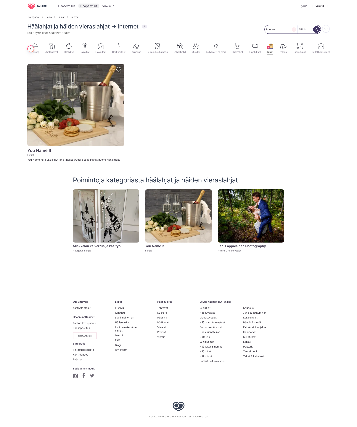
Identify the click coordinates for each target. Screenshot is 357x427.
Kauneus (248, 307)
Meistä (119, 335)
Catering (205, 336)
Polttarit (248, 346)
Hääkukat (205, 351)
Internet (75, 17)
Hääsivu (162, 317)
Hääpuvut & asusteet (212, 322)
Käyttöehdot (80, 354)
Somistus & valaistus (212, 361)
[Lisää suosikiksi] (118, 69)
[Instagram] (75, 375)
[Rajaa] (326, 29)
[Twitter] (92, 375)
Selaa (49, 17)
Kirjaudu (120, 312)
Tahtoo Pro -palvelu (85, 323)
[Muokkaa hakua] (316, 29)
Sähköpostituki (81, 327)
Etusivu (119, 307)
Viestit (161, 336)
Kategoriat (34, 17)
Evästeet (78, 359)
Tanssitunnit (250, 351)
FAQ (117, 340)
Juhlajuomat (207, 341)
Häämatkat (249, 332)
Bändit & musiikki (253, 322)
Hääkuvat (163, 322)
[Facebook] (84, 375)
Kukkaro (162, 312)
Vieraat (161, 327)
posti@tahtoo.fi (82, 307)
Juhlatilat (205, 307)
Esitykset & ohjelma (254, 327)
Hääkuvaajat (207, 312)
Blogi (118, 345)
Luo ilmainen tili (124, 317)
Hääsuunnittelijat (210, 332)
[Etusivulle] (40, 6)
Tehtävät (162, 307)
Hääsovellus (122, 322)
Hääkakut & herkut (211, 346)
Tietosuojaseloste (83, 349)
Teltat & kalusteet (253, 356)
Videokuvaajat (208, 317)
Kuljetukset (249, 336)
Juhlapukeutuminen (254, 312)
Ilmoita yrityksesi (84, 335)
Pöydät (161, 332)
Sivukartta (121, 349)
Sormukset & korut (211, 327)
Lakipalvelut (250, 317)
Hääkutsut (206, 356)
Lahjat (61, 17)
